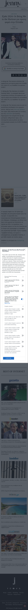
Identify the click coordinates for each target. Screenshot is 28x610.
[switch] (22, 280)
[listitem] (14, 277)
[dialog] (14, 305)
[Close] (25, 250)
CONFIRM (8, 358)
